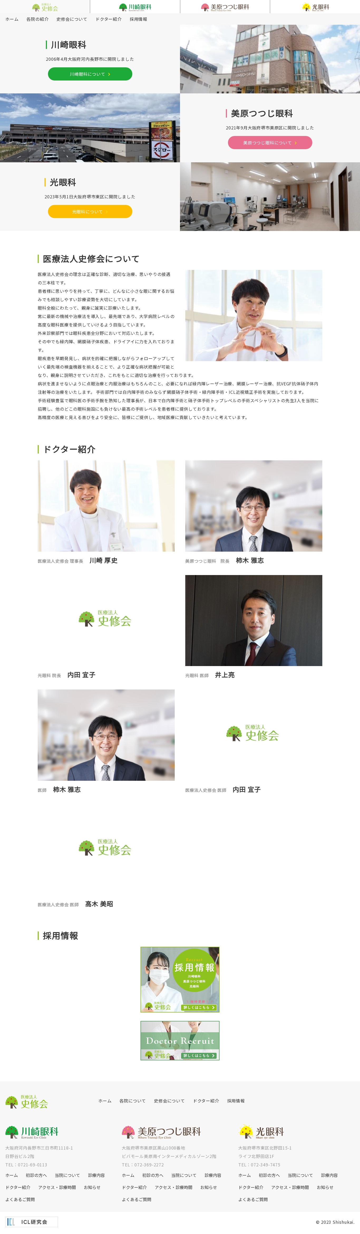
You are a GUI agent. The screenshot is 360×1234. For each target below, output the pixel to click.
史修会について (71, 19)
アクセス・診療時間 (57, 1187)
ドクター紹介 (108, 19)
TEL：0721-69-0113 (26, 1164)
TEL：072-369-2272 (143, 1164)
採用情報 (138, 19)
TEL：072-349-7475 (259, 1164)
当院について (67, 1175)
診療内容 (96, 1175)
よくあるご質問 (20, 1199)
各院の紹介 (37, 19)
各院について (132, 1100)
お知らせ (92, 1187)
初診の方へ (36, 1175)
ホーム (11, 19)
